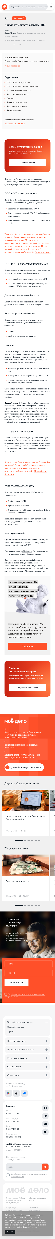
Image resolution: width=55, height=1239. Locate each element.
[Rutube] (45, 1131)
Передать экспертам (16, 1041)
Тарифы (10, 1032)
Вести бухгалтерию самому (20, 1022)
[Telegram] (45, 1116)
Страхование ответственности (34, 1209)
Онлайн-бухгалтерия (15, 1027)
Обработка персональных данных (37, 1199)
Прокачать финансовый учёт (20, 1049)
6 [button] (39, 840)
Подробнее (27, 646)
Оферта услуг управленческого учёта (14, 1209)
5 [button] (36, 840)
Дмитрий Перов (10, 33)
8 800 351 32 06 (12, 1129)
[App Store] (16, 1093)
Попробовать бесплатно (27, 687)
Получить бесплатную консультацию (25, 767)
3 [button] (29, 840)
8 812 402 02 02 (12, 1121)
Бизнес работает (43, 7)
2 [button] (25, 840)
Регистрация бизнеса (17, 1058)
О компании (13, 1075)
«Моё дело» (27, 551)
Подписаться (16, 982)
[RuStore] (24, 1093)
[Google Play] (8, 1093)
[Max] (45, 1108)
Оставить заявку (27, 163)
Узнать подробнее (12, 66)
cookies (28, 1215)
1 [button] (19, 840)
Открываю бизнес (17, 7)
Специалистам (14, 1066)
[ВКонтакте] (45, 1124)
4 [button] (32, 840)
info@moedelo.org (13, 1137)
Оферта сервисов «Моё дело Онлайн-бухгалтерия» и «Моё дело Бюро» (16, 1200)
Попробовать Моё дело (15, 123)
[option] (25, 813)
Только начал (30, 7)
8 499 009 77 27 (12, 1114)
